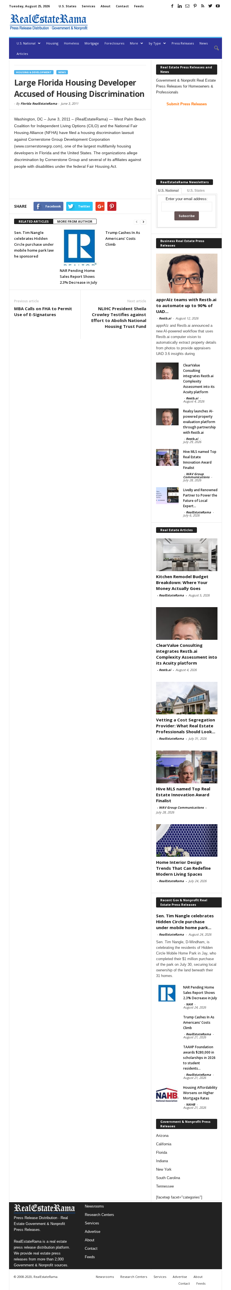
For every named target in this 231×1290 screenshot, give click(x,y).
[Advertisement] (156, 22)
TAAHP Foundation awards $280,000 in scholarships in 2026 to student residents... (199, 1058)
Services (88, 6)
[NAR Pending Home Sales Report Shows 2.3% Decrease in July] (80, 247)
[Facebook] (172, 6)
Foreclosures (114, 43)
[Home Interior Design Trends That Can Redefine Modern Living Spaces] (186, 840)
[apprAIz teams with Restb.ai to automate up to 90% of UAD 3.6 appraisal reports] (186, 273)
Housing (52, 43)
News (203, 43)
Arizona (162, 1135)
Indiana (162, 1161)
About (105, 6)
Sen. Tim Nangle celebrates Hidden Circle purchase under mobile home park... (185, 921)
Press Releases (183, 43)
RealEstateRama (198, 512)
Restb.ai (165, 318)
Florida (161, 1152)
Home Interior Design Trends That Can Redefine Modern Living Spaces (183, 868)
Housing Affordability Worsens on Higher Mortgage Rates (200, 1093)
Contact (122, 6)
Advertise (92, 1231)
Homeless (71, 43)
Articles (22, 54)
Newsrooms (94, 1206)
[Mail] (187, 6)
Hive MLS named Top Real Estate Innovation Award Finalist (183, 794)
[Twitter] (210, 6)
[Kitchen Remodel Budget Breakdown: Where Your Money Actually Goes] (186, 554)
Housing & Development (34, 72)
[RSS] (202, 6)
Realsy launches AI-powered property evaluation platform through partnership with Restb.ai (199, 422)
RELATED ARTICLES (34, 221)
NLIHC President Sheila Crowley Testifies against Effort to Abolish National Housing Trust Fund (118, 317)
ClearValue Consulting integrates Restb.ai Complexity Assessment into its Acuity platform (186, 654)
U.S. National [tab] (168, 191)
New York (164, 1169)
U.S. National (26, 43)
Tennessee (165, 1186)
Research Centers (99, 1215)
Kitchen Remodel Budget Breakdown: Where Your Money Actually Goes (182, 582)
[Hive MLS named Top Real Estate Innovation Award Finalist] (167, 457)
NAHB (190, 1104)
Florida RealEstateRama (39, 103)
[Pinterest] (195, 6)
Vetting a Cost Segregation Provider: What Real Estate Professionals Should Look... (185, 725)
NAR (189, 1004)
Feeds (139, 6)
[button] (213, 48)
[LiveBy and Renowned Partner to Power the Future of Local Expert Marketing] (167, 495)
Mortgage (92, 43)
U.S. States (67, 6)
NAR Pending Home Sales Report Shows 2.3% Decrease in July (78, 276)
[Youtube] (217, 6)
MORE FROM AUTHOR (74, 221)
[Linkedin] (179, 6)
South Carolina (168, 1178)
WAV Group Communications (196, 475)
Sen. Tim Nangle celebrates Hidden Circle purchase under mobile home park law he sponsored (34, 244)
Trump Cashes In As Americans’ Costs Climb (122, 238)
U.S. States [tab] (196, 191)
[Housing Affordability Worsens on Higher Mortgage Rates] (167, 1093)
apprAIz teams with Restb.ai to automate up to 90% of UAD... (186, 305)
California (163, 1144)
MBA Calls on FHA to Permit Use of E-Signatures (43, 311)
